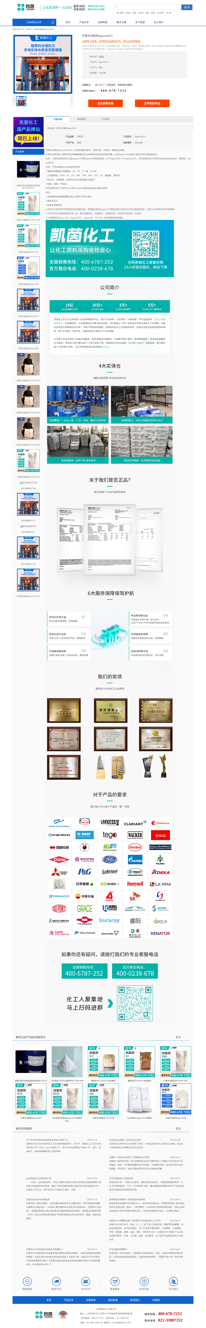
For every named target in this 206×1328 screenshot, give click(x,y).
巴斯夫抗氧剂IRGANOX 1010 (28, 220)
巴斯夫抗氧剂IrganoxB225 (28, 316)
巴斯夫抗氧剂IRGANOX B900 (28, 445)
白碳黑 (141, 13)
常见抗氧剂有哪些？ (118, 1249)
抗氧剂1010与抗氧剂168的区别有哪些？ (44, 1249)
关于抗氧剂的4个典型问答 (121, 1178)
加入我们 (159, 22)
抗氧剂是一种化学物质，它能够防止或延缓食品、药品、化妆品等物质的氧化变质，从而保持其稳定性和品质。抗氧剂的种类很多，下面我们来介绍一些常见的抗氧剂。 (146, 1257)
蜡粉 (147, 13)
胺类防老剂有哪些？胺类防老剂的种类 (127, 1199)
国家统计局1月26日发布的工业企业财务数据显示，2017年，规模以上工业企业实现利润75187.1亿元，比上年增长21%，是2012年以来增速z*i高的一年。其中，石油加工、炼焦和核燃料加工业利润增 (63, 1147)
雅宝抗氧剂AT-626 (28, 564)
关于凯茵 (140, 22)
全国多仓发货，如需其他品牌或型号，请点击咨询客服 (111, 41)
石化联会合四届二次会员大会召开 (125, 1140)
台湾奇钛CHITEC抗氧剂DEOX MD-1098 (67, 1081)
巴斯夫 (101, 57)
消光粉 (128, 13)
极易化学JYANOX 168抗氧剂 (139, 1081)
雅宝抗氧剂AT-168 (28, 488)
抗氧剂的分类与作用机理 (37, 1199)
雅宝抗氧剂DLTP (28, 532)
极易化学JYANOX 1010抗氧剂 (103, 1081)
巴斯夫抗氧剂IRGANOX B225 (28, 413)
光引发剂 (160, 13)
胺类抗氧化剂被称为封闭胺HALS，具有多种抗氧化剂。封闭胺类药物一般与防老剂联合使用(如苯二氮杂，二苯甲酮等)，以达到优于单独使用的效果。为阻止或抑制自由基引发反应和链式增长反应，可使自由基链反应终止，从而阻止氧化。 (147, 1207)
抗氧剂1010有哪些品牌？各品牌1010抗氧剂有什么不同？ (135, 1221)
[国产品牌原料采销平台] (28, 147)
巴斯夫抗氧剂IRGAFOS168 (28, 477)
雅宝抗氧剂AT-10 (28, 520)
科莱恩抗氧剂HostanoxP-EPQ (28, 596)
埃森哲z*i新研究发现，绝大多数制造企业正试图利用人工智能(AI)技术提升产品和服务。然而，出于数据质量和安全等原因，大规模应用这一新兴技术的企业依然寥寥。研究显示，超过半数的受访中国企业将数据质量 (146, 1165)
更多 (178, 1037)
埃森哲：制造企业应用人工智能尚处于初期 (129, 1157)
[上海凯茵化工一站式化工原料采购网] (26, 7)
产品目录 (84, 22)
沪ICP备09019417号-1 (122, 1323)
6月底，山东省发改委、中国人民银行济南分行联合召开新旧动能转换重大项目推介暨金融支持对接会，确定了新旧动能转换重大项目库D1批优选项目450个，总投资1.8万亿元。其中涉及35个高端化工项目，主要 (64, 1186)
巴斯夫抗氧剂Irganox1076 (28, 252)
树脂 (153, 13)
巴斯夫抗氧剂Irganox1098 (28, 284)
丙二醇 (168, 13)
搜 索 (187, 7)
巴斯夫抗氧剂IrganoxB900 (28, 348)
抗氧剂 (29, 29)
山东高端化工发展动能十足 (39, 1178)
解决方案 (121, 22)
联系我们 (135, 1300)
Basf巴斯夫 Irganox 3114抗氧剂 (139, 1118)
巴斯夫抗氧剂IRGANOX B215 (28, 381)
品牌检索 (103, 22)
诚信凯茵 (113, 1300)
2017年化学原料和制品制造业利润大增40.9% (47, 1140)
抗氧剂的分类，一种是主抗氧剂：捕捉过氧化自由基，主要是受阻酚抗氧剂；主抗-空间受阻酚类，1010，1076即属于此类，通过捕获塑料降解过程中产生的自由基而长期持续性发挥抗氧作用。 (146, 1186)
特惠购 (156, 1300)
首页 (67, 22)
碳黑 (134, 13)
